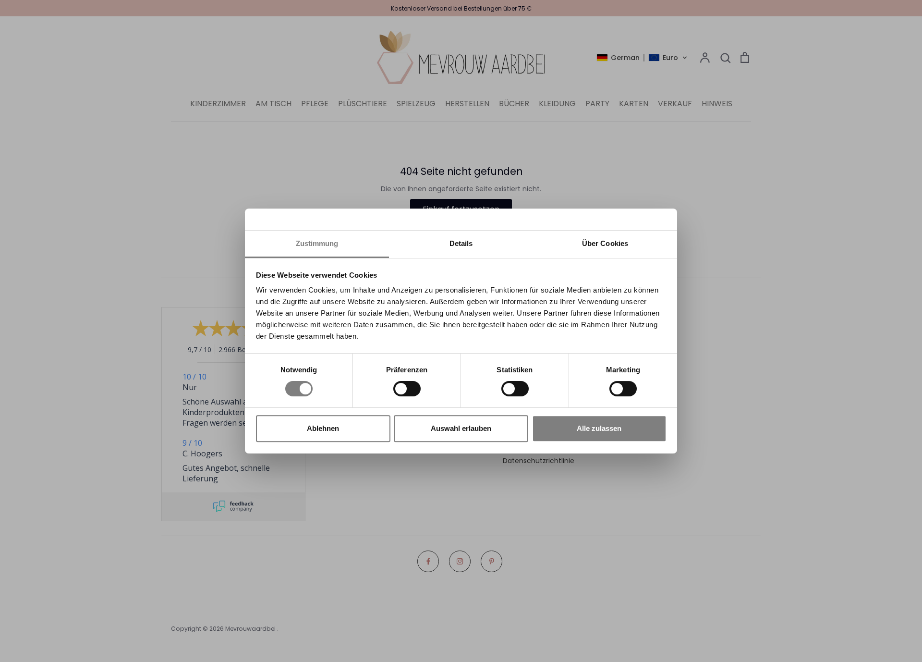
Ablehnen (323, 428)
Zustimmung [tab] (317, 243)
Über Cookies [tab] (605, 243)
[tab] (461, 244)
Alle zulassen (599, 428)
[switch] (407, 388)
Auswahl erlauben (461, 428)
